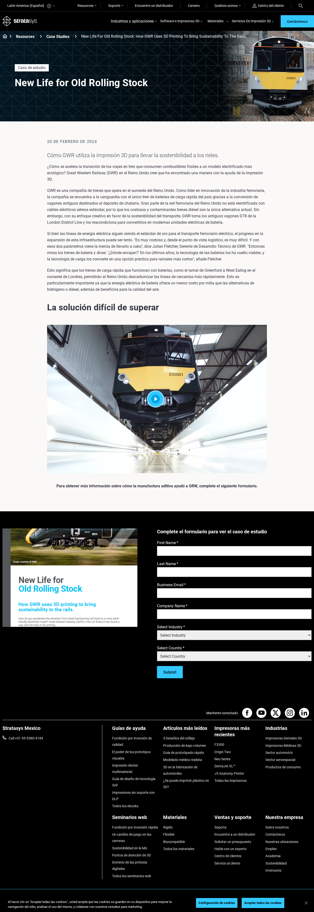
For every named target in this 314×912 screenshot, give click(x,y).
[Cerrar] (306, 903)
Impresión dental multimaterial (125, 768)
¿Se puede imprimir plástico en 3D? (186, 784)
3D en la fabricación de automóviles (180, 770)
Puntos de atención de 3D (131, 855)
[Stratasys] (19, 21)
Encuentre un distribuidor (154, 6)
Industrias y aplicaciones (132, 21)
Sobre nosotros (277, 827)
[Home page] (3, 37)
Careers (194, 6)
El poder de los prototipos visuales (131, 755)
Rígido (168, 827)
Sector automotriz (279, 753)
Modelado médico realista (182, 760)
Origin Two (222, 752)
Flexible (168, 834)
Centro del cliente (271, 6)
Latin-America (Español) (26, 6)
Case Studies (57, 36)
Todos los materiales (178, 849)
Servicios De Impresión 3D (251, 21)
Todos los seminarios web (131, 876)
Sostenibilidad (276, 863)
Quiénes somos (226, 6)
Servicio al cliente (227, 863)
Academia (273, 856)
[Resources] (41, 36)
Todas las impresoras (230, 781)
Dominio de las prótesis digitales (129, 865)
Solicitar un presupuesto (232, 842)
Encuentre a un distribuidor (234, 834)
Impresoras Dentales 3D (283, 738)
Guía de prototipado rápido (183, 753)
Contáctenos (275, 834)
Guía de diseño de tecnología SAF (134, 782)
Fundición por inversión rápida (135, 827)
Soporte (114, 6)
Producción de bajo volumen (184, 746)
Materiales (215, 21)
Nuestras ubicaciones (281, 842)
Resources (85, 6)
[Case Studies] (75, 36)
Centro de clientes (227, 856)
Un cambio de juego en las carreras (131, 837)
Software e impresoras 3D (179, 21)
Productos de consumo (283, 767)
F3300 (219, 745)
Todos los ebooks (125, 806)
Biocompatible (174, 842)
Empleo (271, 849)
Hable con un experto (230, 849)
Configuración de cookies (216, 903)
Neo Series (222, 759)
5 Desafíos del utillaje (179, 738)
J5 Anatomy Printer (229, 773)
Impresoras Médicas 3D (283, 746)
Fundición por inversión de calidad (132, 741)
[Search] (301, 5)
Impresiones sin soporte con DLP (133, 796)
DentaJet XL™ (225, 766)
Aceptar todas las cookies (263, 903)
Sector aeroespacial (280, 760)
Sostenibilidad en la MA (129, 848)
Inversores (273, 870)
